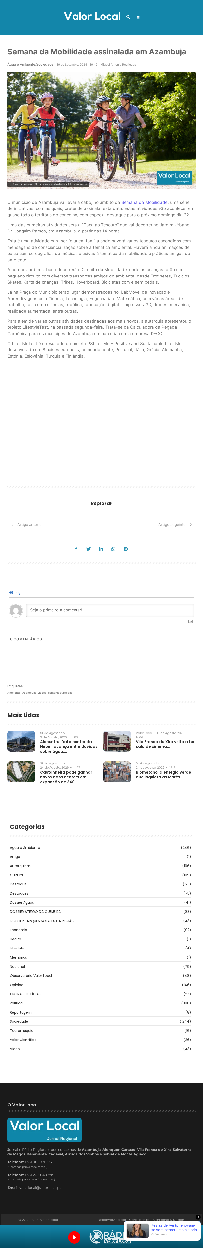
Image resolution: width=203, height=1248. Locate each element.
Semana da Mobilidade (144, 202)
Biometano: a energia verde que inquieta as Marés (163, 775)
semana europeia (60, 692)
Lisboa (42, 692)
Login (18, 592)
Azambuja (29, 692)
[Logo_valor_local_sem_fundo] (92, 16)
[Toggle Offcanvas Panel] (138, 17)
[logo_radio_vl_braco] (110, 1236)
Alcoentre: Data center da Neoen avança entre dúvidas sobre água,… (69, 747)
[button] (128, 17)
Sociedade (44, 64)
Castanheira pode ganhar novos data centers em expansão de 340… (66, 777)
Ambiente (14, 692)
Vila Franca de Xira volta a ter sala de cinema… (165, 744)
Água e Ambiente (21, 64)
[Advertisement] (101, 424)
